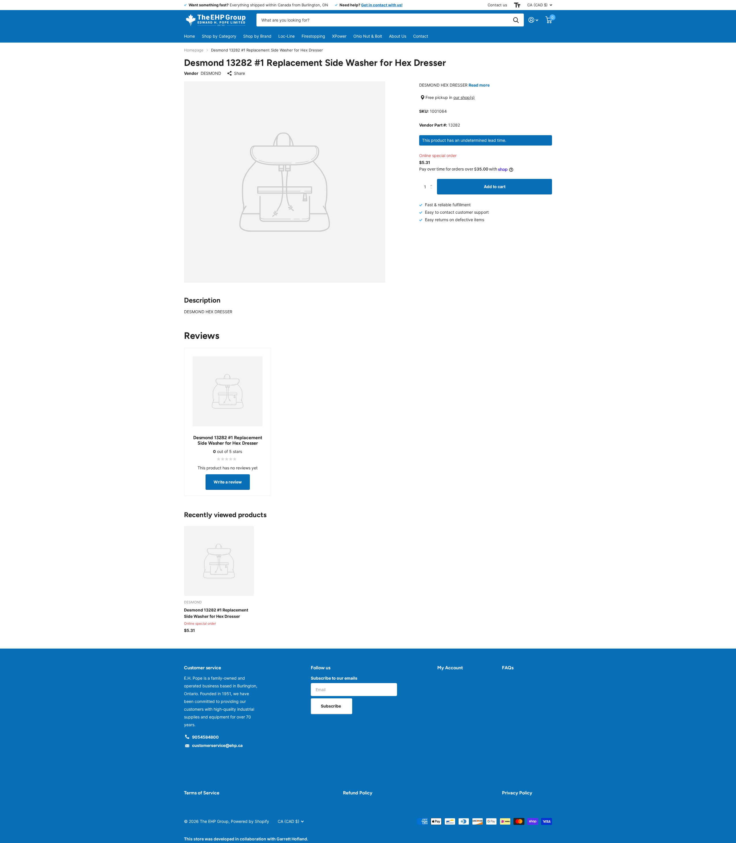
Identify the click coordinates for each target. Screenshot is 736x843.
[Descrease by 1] (433, 192)
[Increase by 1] (433, 181)
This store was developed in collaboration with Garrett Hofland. (246, 838)
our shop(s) (464, 97)
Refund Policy (357, 793)
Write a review (228, 481)
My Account (450, 667)
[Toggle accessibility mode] (517, 5)
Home (189, 36)
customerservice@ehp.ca (217, 745)
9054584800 (205, 737)
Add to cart (494, 186)
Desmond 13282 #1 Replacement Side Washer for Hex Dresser (216, 613)
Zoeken (516, 20)
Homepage (194, 50)
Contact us (497, 5)
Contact (420, 36)
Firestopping (313, 36)
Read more (479, 85)
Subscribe (331, 706)
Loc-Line (286, 36)
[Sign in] (533, 20)
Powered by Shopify (250, 821)
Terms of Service (201, 793)
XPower (339, 36)
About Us (397, 36)
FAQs (507, 667)
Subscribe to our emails (334, 678)
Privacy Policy (517, 793)
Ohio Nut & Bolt (367, 36)
